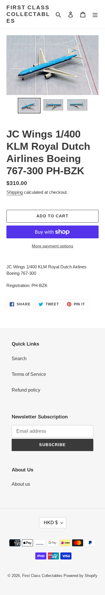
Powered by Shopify (80, 575)
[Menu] (95, 14)
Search (19, 358)
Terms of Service (29, 374)
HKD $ (51, 522)
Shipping (14, 192)
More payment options (52, 246)
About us (21, 484)
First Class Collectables (28, 14)
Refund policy (26, 390)
